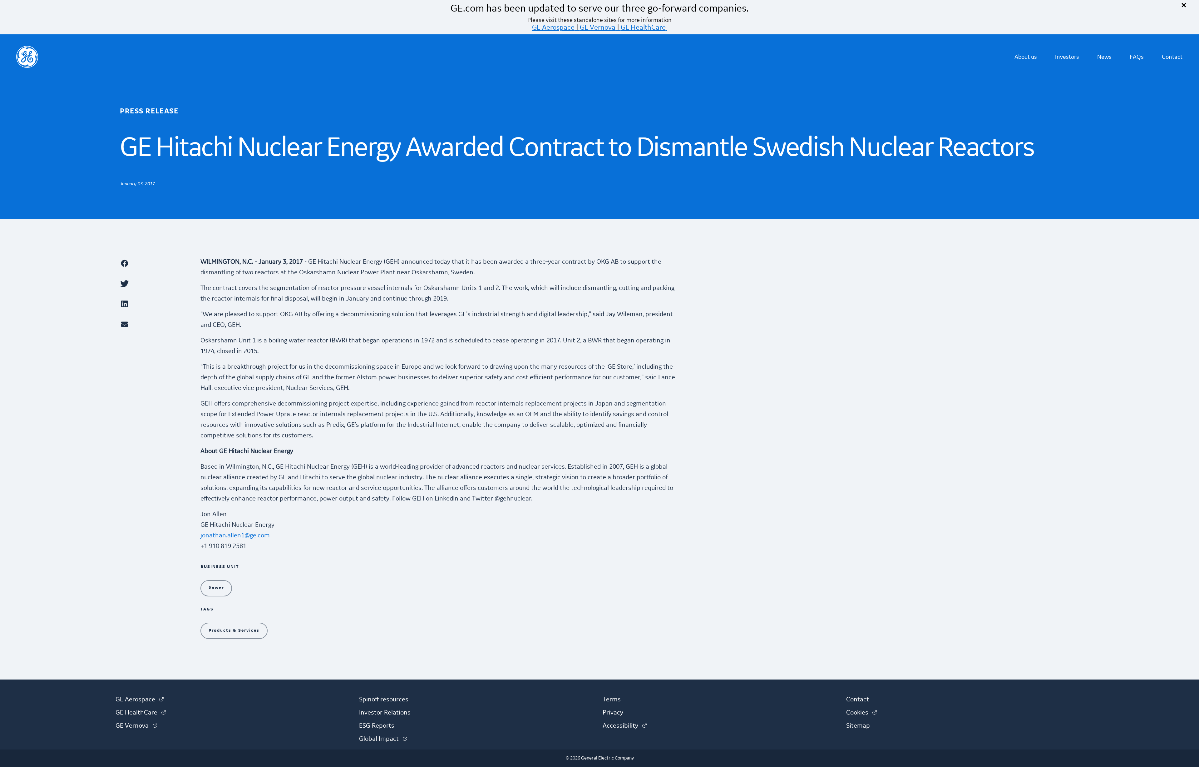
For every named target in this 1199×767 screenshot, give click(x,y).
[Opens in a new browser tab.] (157, 263)
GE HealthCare (643, 27)
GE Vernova (597, 27)
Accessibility (625, 725)
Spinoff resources (383, 699)
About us (1025, 57)
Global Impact (383, 738)
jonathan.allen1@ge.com (235, 535)
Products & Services (234, 630)
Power (216, 588)
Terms (612, 699)
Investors (1067, 57)
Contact (1172, 57)
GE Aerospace (553, 27)
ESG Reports (376, 725)
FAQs (1137, 57)
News (1104, 57)
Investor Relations (385, 712)
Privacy (613, 712)
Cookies (861, 712)
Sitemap (858, 725)
